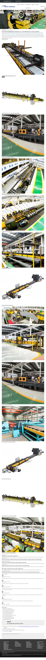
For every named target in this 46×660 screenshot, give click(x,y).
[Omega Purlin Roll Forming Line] (23, 135)
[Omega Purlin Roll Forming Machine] (23, 342)
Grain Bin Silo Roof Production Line (9, 75)
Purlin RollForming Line (6, 268)
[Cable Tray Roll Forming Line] (23, 460)
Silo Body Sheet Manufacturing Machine (7, 616)
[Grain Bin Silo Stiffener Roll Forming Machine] (23, 534)
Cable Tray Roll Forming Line (7, 305)
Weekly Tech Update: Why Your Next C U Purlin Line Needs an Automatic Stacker (15, 565)
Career (37, 4)
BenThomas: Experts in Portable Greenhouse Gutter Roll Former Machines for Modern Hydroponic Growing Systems (22, 559)
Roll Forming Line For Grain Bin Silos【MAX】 (11, 113)
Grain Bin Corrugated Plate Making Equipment (8, 617)
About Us (23, 4)
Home (18, 4)
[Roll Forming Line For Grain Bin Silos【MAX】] (23, 497)
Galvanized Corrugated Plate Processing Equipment (14, 33)
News (33, 4)
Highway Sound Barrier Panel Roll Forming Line (11, 194)
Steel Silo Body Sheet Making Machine (7, 608)
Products (28, 4)
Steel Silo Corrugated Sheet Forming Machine (18, 654)
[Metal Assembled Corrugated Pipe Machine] (23, 423)
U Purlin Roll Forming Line (7, 231)
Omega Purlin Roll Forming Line (8, 157)
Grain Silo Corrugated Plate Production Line (15, 655)
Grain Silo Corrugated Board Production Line (7, 654)
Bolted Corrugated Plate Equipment (7, 619)
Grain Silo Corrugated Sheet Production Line (35, 654)
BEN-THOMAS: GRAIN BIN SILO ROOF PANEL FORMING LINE (12, 568)
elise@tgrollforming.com (7, 1)
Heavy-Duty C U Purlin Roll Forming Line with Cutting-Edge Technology (14, 562)
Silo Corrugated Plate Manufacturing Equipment (8, 618)
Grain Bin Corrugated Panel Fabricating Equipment (27, 33)
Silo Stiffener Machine (27, 654)
